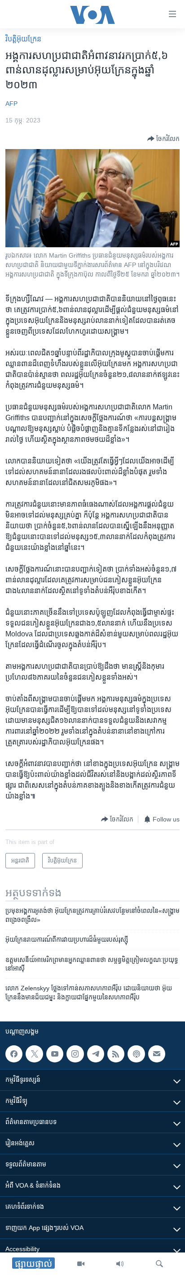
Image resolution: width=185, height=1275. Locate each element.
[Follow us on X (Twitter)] (34, 1053)
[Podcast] (136, 1053)
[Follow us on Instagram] (75, 1053)
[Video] (80, 1263)
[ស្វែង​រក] (159, 1263)
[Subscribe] (156, 1053)
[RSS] (115, 1053)
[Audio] (119, 1263)
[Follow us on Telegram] (95, 1053)
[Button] (163, 138)
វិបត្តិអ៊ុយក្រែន (23, 39)
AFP (11, 103)
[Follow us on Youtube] (54, 1053)
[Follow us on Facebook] (13, 1053)
